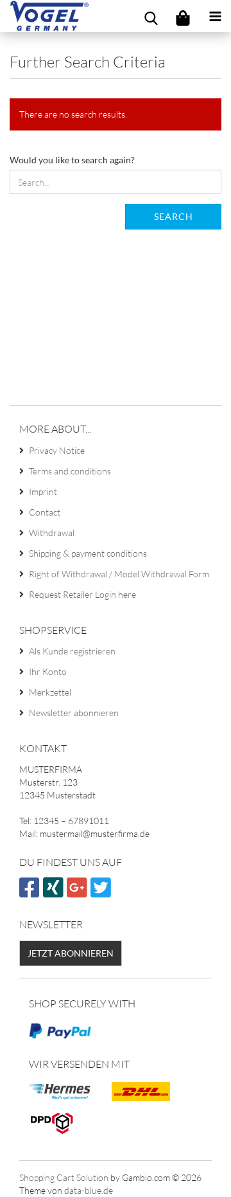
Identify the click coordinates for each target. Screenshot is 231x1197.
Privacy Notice (57, 450)
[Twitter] (102, 892)
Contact (44, 512)
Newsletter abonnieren (74, 712)
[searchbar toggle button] (151, 16)
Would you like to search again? (72, 159)
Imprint (43, 491)
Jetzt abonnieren (71, 953)
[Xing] (55, 892)
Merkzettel (50, 692)
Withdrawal (51, 532)
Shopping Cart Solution (63, 1177)
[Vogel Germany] (45, 16)
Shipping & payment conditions (88, 553)
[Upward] (195, 1177)
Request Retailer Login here (82, 594)
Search (173, 216)
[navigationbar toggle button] (215, 16)
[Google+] (78, 892)
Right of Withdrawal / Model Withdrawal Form (119, 573)
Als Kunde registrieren (72, 650)
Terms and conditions (70, 470)
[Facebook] (31, 892)
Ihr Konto (48, 671)
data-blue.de (88, 1190)
